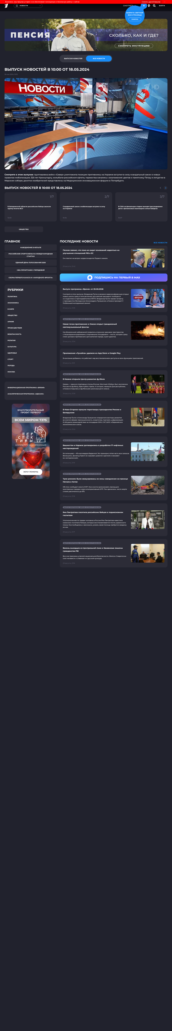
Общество (24, 229)
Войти (162, 6)
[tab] (73, 59)
